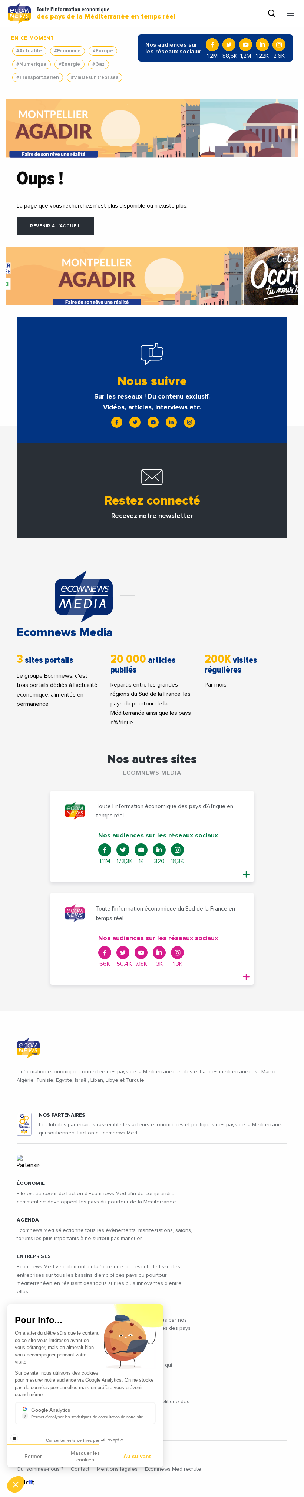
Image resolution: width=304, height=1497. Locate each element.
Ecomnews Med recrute (173, 1469)
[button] (15, 1484)
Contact (80, 1469)
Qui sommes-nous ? (40, 1469)
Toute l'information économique (106, 13)
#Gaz (98, 64)
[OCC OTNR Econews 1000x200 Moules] (152, 276)
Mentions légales (117, 1469)
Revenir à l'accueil (55, 226)
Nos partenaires (62, 1115)
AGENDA (28, 1220)
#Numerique (31, 64)
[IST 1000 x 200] (152, 128)
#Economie (67, 51)
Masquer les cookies (85, 1456)
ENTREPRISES (34, 1256)
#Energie (69, 64)
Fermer (33, 1456)
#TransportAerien (37, 77)
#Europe (103, 51)
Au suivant (137, 1456)
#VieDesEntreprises (94, 77)
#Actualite (29, 51)
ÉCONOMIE (31, 1183)
